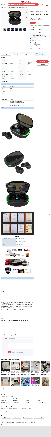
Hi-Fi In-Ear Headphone (5, 412)
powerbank (39, 400)
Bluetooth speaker (4, 402)
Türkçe (21, 430)
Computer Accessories (41, 398)
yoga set (2, 398)
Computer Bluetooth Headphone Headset (35, 420)
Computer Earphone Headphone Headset (8, 420)
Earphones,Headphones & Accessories (16, 7)
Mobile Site (23, 428)
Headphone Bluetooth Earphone (21, 420)
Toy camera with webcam (42, 402)
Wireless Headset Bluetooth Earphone (22, 422)
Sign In (31, 48)
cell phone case (28, 400)
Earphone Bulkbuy (32, 422)
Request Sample (46, 25)
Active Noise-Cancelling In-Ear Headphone (17, 412)
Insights (27, 428)
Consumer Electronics (7, 7)
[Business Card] (48, 57)
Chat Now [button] (40, 22)
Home (2, 7)
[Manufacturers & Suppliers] (26, 2)
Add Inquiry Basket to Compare (14, 33)
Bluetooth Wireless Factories (6, 417)
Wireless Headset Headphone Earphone (8, 422)
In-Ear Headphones (24, 7)
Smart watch (27, 398)
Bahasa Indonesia (28, 430)
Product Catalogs (15, 396)
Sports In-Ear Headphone (30, 412)
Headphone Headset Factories (27, 417)
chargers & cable (3, 400)
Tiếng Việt (24, 430)
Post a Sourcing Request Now (13, 354)
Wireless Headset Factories (17, 417)
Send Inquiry (32, 22)
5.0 (39, 54)
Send (9, 352)
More (2, 424)
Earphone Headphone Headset (39, 417)
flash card (27, 402)
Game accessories (16, 402)
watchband (15, 400)
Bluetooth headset (16, 398)
